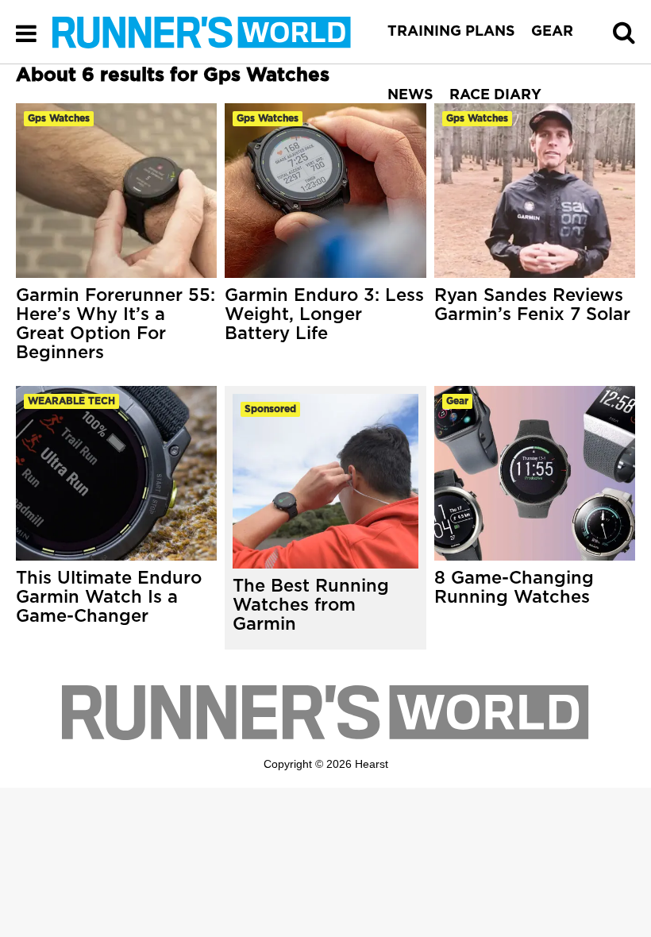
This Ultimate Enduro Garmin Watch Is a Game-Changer (109, 597)
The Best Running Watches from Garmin (311, 605)
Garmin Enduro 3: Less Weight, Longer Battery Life (324, 314)
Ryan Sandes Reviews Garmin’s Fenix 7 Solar (532, 305)
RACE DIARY (495, 95)
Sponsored (270, 409)
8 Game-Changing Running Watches (514, 587)
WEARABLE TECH (71, 401)
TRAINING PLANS (451, 32)
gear (457, 401)
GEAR (552, 32)
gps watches (59, 118)
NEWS (410, 95)
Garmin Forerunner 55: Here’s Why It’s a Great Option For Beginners (115, 324)
